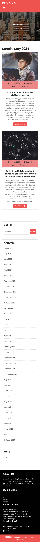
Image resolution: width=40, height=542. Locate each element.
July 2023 (7, 407)
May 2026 (7, 264)
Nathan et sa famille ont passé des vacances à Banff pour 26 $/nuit (16, 513)
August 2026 (8, 248)
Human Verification (10, 509)
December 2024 (10, 358)
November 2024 (10, 363)
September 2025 (10, 308)
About (5, 497)
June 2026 (8, 259)
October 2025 (9, 303)
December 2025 (10, 292)
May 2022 (7, 434)
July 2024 (7, 385)
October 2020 (9, 440)
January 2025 (9, 352)
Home (5, 495)
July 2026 (7, 253)
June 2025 (8, 325)
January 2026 (9, 286)
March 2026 (8, 275)
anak (30, 83)
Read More (19, 124)
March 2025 (8, 341)
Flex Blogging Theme (18, 537)
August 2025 (8, 314)
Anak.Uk (9, 2)
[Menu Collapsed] (4, 7)
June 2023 (8, 412)
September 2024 (10, 374)
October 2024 (9, 369)
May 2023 (7, 418)
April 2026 (8, 270)
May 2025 (7, 330)
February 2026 (9, 281)
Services (6, 499)
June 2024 (8, 391)
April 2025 (8, 336)
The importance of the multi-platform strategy (20, 93)
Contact (6, 502)
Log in (6, 457)
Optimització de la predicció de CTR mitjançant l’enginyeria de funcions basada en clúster (20, 174)
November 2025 (10, 297)
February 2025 (9, 347)
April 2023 (8, 423)
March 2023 (8, 429)
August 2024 (8, 380)
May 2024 (7, 396)
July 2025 (7, 319)
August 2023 (8, 402)
